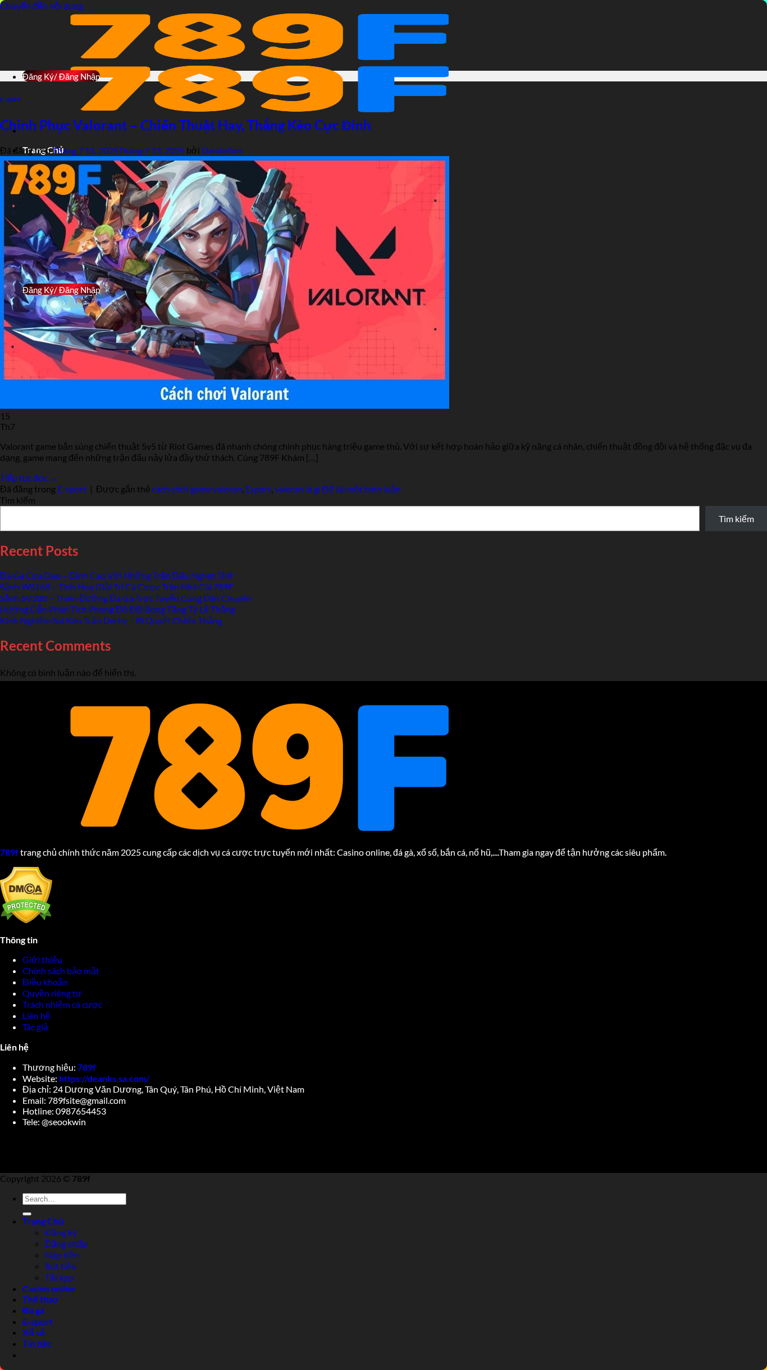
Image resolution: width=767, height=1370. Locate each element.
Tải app (59, 1277)
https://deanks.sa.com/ (104, 1078)
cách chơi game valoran (197, 488)
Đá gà (33, 1310)
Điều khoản (46, 981)
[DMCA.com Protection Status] (26, 920)
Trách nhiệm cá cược (63, 1004)
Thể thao (40, 1299)
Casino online (49, 1288)
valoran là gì (298, 488)
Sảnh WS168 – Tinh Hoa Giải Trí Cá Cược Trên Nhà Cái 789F (117, 586)
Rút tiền (60, 1266)
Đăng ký (61, 1232)
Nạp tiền (62, 1254)
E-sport (10, 99)
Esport (258, 488)
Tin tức (37, 1343)
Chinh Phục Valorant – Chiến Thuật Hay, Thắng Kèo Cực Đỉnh (185, 125)
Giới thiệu (43, 959)
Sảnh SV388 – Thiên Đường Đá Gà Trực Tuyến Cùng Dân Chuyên (126, 597)
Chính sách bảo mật (61, 970)
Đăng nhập (66, 1243)
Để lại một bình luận (361, 488)
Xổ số (33, 1332)
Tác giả (35, 1026)
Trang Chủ (43, 1221)
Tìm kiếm (17, 500)
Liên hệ (36, 1015)
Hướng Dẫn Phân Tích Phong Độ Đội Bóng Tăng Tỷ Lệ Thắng (117, 609)
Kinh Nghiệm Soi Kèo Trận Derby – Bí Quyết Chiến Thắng (111, 620)
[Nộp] (26, 1214)
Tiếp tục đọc (29, 477)
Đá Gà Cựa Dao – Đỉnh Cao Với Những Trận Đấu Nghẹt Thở (117, 575)
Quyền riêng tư (53, 993)
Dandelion (222, 150)
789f (86, 1067)
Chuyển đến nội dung (41, 5)
